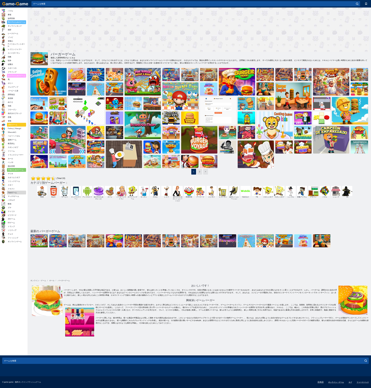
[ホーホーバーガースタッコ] (190, 118)
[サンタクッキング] (39, 161)
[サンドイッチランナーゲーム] (95, 89)
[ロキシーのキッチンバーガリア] (171, 161)
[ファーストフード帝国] (265, 103)
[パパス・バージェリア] (152, 147)
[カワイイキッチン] (227, 132)
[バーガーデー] (359, 89)
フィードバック (363, 382)
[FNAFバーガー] (114, 132)
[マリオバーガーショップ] (180, 96)
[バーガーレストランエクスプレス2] (190, 161)
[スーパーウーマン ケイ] (58, 161)
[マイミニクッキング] (256, 154)
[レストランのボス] (171, 147)
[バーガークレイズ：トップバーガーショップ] (152, 103)
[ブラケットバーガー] (190, 74)
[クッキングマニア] (95, 147)
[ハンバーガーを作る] (58, 103)
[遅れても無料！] (171, 74)
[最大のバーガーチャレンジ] (77, 74)
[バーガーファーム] (143, 125)
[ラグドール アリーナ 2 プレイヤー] (303, 118)
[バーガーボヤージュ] (199, 140)
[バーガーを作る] (39, 103)
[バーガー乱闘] (265, 74)
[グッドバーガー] (208, 74)
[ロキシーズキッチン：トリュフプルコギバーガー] (303, 74)
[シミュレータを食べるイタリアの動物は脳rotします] (48, 82)
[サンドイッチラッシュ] (359, 147)
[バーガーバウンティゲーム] (124, 154)
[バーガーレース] (359, 132)
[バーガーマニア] (208, 161)
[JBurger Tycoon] (218, 111)
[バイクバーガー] (359, 74)
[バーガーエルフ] (303, 132)
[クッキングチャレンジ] (284, 147)
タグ (350, 382)
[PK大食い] (77, 161)
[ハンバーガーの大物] (350, 111)
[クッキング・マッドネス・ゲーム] (39, 132)
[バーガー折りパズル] (321, 118)
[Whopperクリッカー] (133, 103)
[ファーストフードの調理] (284, 74)
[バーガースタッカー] (171, 118)
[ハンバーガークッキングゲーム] (171, 132)
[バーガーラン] (114, 89)
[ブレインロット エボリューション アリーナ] (77, 89)
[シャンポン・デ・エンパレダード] (331, 140)
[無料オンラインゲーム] (15, 3)
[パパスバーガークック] (331, 82)
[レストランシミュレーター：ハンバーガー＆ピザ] (114, 103)
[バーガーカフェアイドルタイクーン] (321, 103)
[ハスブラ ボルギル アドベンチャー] (227, 147)
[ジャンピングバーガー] (95, 74)
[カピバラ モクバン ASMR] (208, 89)
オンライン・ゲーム (336, 382)
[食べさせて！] (246, 132)
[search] (357, 4)
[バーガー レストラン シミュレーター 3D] (265, 89)
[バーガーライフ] (86, 111)
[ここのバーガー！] (237, 82)
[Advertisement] (115, 29)
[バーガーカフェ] (39, 118)
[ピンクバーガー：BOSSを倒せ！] (143, 82)
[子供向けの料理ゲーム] (275, 125)
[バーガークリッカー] (114, 74)
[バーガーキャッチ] (246, 103)
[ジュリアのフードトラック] (95, 161)
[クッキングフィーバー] (303, 147)
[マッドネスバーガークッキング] (67, 140)
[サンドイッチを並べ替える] (39, 147)
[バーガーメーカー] (152, 161)
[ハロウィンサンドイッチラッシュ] (114, 118)
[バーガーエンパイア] (293, 96)
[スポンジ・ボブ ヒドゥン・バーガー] (246, 118)
